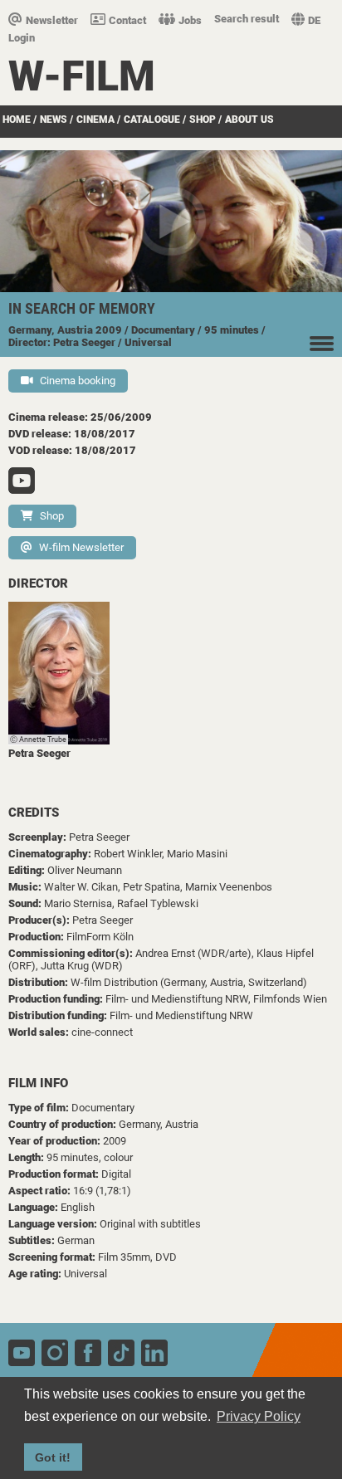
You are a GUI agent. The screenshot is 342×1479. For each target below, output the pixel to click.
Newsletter (52, 20)
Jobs (190, 20)
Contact (127, 20)
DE (314, 20)
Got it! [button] (53, 1457)
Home (16, 119)
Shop (202, 119)
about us (249, 119)
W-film (81, 76)
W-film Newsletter (81, 547)
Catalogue (152, 119)
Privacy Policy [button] (258, 1416)
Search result (246, 18)
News (53, 119)
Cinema (95, 119)
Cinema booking (77, 380)
